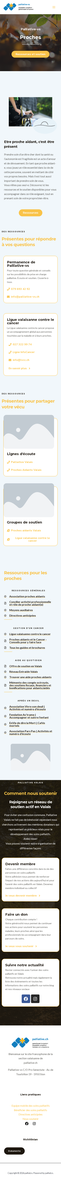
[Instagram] (34, 1123)
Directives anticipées (30, 1114)
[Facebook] (26, 1123)
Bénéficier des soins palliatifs (30, 1110)
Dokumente (14, 1151)
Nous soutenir (31, 1118)
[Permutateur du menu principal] (54, 7)
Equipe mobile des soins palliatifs (31, 1105)
